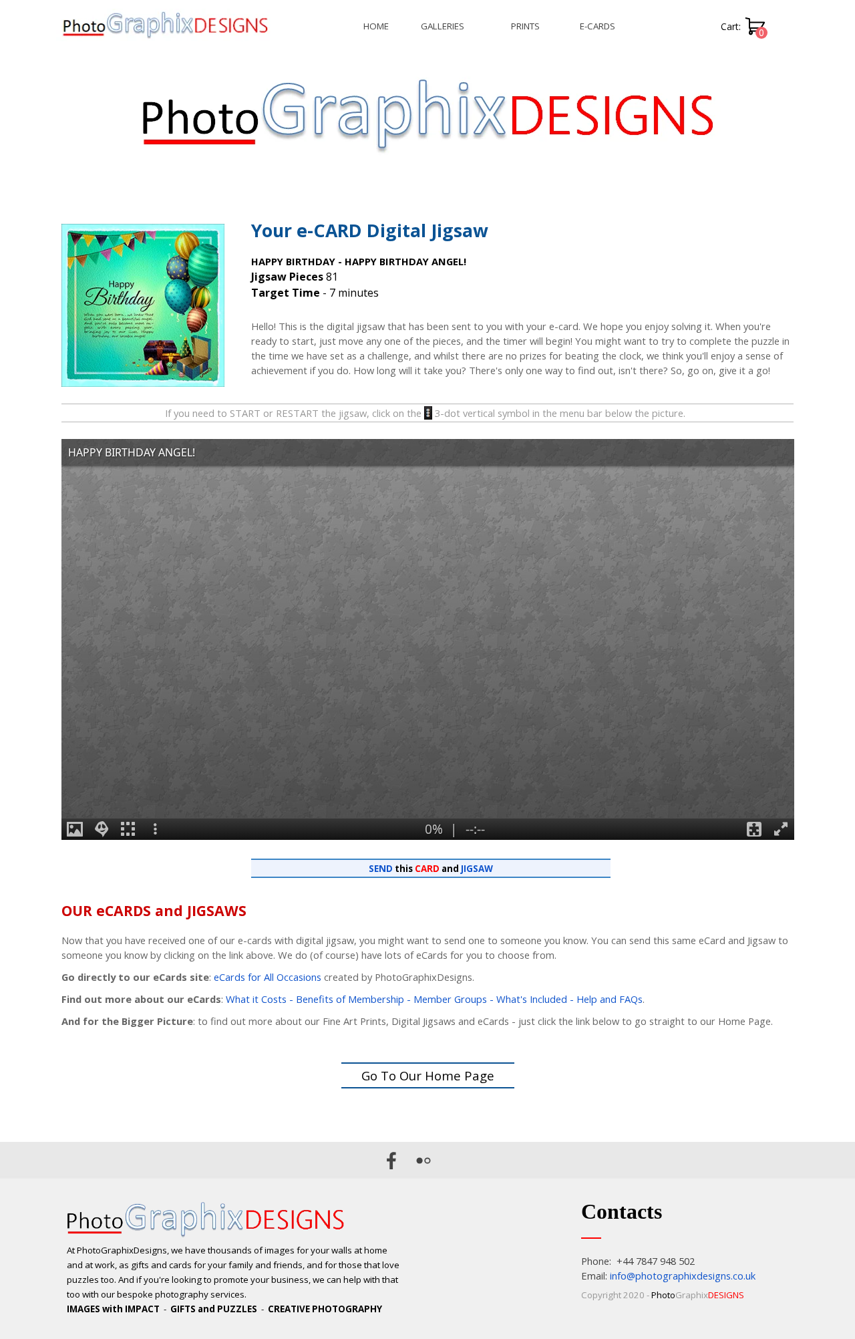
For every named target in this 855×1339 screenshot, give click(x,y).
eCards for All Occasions (267, 977)
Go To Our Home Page (427, 1075)
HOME (376, 26)
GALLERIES (442, 26)
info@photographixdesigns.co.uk (682, 1275)
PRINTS (525, 26)
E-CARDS (597, 26)
